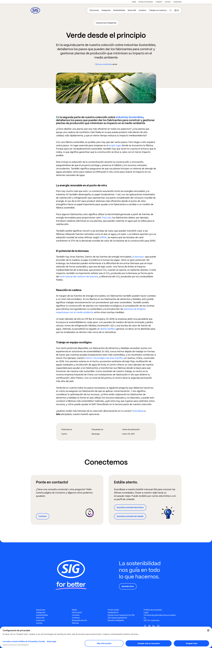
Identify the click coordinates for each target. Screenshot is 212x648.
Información (77, 612)
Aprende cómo (128, 586)
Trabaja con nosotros (158, 10)
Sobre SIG (132, 10)
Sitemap (75, 623)
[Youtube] (159, 626)
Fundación (159, 2)
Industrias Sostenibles (129, 117)
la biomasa (138, 256)
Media (134, 2)
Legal (146, 612)
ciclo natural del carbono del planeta (79, 276)
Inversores (40, 620)
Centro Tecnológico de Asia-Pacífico (104, 358)
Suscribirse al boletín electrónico (130, 507)
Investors (142, 10)
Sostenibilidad (119, 10)
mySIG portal (177, 2)
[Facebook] (146, 626)
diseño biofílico (108, 328)
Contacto (168, 2)
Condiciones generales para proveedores (160, 616)
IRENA (103, 237)
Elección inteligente (116, 620)
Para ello (106, 217)
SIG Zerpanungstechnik (117, 618)
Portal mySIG (113, 610)
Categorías (106, 10)
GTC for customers (151, 620)
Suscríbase (138, 410)
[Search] (170, 10)
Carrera (39, 623)
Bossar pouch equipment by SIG (121, 615)
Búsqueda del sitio (79, 620)
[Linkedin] (154, 626)
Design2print (113, 612)
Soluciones (94, 10)
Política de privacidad (153, 610)
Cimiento (76, 615)
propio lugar (115, 145)
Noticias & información (146, 2)
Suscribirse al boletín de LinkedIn (130, 516)
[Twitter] (150, 626)
